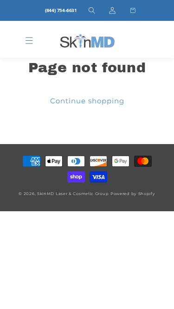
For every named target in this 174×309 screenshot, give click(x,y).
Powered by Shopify (132, 193)
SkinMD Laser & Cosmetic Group (73, 193)
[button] (92, 10)
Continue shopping (87, 100)
